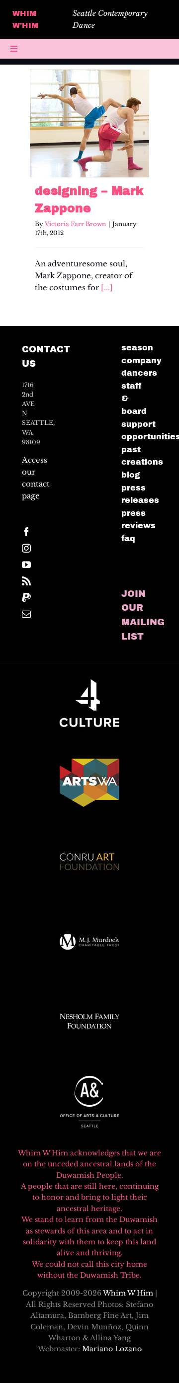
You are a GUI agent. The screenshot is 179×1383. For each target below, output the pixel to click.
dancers (139, 373)
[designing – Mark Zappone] (89, 123)
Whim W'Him (128, 1293)
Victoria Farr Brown (75, 224)
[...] (107, 287)
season (137, 347)
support (138, 424)
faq (128, 538)
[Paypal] (26, 597)
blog (130, 475)
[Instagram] (26, 548)
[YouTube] (26, 564)
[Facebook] (26, 531)
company (141, 360)
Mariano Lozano (112, 1348)
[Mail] (26, 613)
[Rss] (26, 580)
